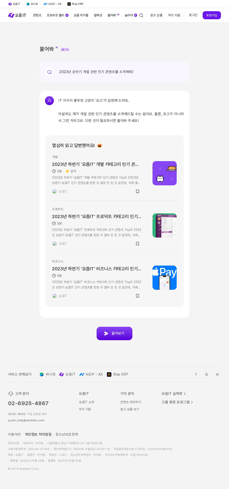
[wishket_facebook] (195, 374)
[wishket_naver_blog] (217, 374)
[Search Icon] (141, 15)
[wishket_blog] (206, 374)
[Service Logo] (17, 15)
